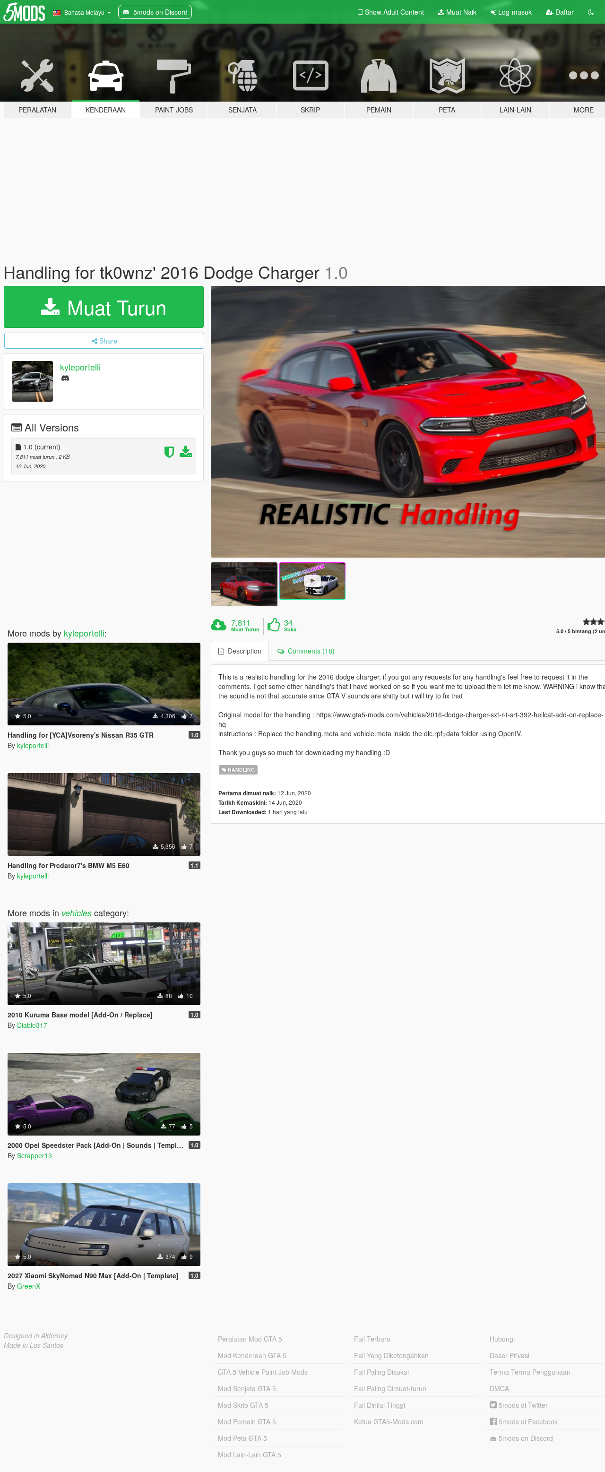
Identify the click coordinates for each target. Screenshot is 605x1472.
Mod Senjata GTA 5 (247, 1388)
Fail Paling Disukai (381, 1372)
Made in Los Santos (33, 1345)
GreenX (28, 1286)
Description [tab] (242, 650)
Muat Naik (460, 12)
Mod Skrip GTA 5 (243, 1405)
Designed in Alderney (36, 1335)
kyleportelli (80, 367)
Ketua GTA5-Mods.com (389, 1421)
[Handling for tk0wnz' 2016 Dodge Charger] (244, 584)
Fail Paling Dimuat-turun (390, 1388)
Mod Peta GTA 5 (242, 1438)
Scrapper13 (34, 1155)
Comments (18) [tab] (309, 650)
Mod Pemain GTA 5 (247, 1421)
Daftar (563, 12)
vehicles (76, 913)
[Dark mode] (591, 12)
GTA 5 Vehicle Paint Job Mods (263, 1372)
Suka (290, 629)
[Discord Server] (65, 377)
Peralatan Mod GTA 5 (250, 1338)
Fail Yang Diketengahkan (391, 1355)
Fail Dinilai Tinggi (379, 1405)
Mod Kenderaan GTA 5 (252, 1355)
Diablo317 (32, 1025)
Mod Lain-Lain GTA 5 (249, 1454)
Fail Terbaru (372, 1338)
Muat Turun (113, 307)
